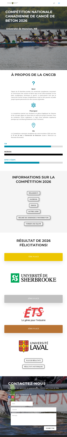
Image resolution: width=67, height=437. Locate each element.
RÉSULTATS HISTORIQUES (33, 367)
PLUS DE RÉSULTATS (33, 360)
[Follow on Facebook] (9, 397)
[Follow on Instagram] (12, 397)
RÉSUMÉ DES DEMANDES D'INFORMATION (33, 218)
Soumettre (50, 428)
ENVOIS (33, 205)
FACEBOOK (33, 199)
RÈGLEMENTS (33, 193)
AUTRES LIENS (33, 211)
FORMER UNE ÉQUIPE (33, 224)
